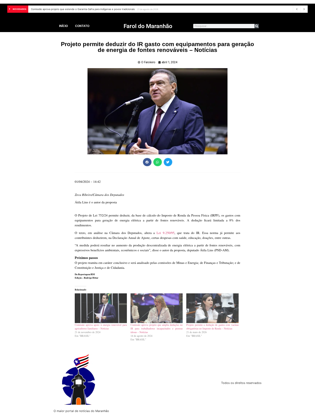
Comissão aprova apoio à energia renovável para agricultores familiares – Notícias (101, 326)
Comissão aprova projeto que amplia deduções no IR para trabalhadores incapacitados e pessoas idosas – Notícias (157, 328)
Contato (82, 26)
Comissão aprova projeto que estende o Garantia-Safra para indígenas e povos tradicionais (83, 9)
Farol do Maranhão (148, 26)
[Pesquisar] (256, 26)
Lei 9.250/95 (165, 233)
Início (63, 26)
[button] (147, 162)
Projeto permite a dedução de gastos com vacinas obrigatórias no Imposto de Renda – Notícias (212, 326)
